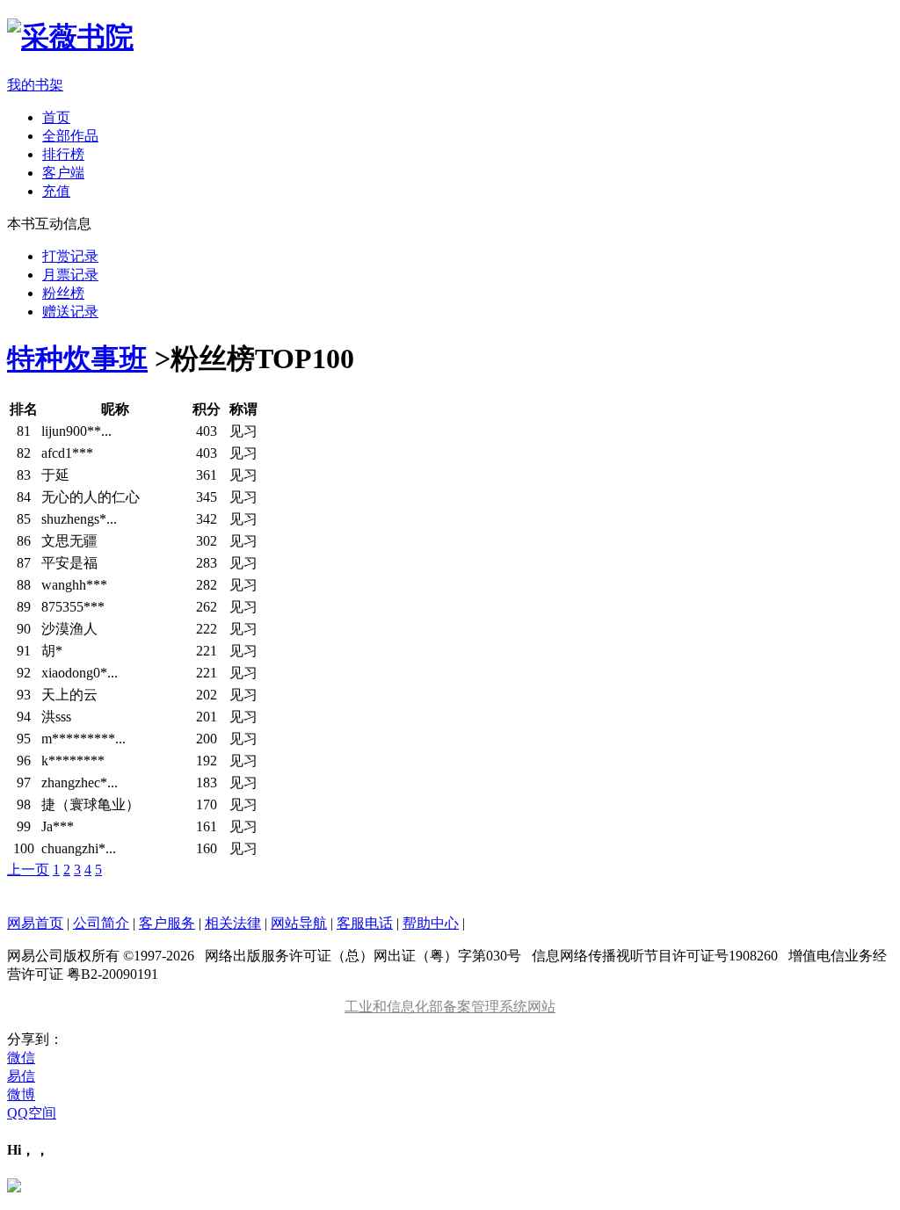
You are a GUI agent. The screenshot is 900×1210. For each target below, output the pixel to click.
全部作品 (70, 135)
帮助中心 (431, 923)
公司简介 (101, 923)
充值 (56, 191)
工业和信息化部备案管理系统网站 (450, 1006)
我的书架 (35, 84)
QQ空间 (31, 1112)
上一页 (28, 869)
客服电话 (365, 923)
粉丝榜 (63, 293)
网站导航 (299, 923)
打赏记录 (70, 256)
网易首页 (35, 923)
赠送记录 (70, 311)
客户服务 (167, 923)
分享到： (35, 1039)
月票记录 (70, 274)
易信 (21, 1076)
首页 (56, 117)
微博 (21, 1094)
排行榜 (63, 154)
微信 (21, 1057)
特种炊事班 (77, 358)
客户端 (63, 172)
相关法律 (233, 923)
